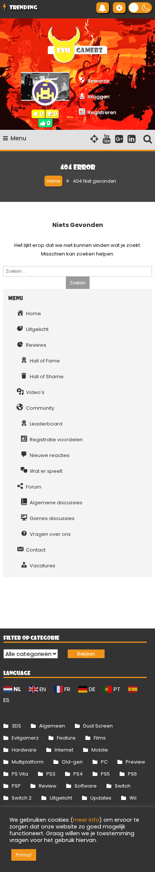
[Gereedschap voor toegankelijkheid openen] (119, 7)
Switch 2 (22, 797)
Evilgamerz (25, 737)
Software (85, 785)
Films (100, 737)
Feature (66, 737)
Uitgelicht (61, 797)
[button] (140, 7)
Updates (100, 797)
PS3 (50, 773)
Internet (64, 749)
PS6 (132, 773)
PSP (16, 785)
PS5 (105, 773)
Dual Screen (98, 725)
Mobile (99, 749)
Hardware (24, 749)
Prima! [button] (24, 854)
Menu (18, 138)
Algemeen (52, 725)
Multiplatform (28, 761)
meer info (86, 820)
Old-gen (72, 761)
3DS (16, 725)
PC (104, 761)
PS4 (78, 773)
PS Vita (20, 773)
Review (47, 785)
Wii (133, 797)
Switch (123, 785)
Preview (135, 761)
